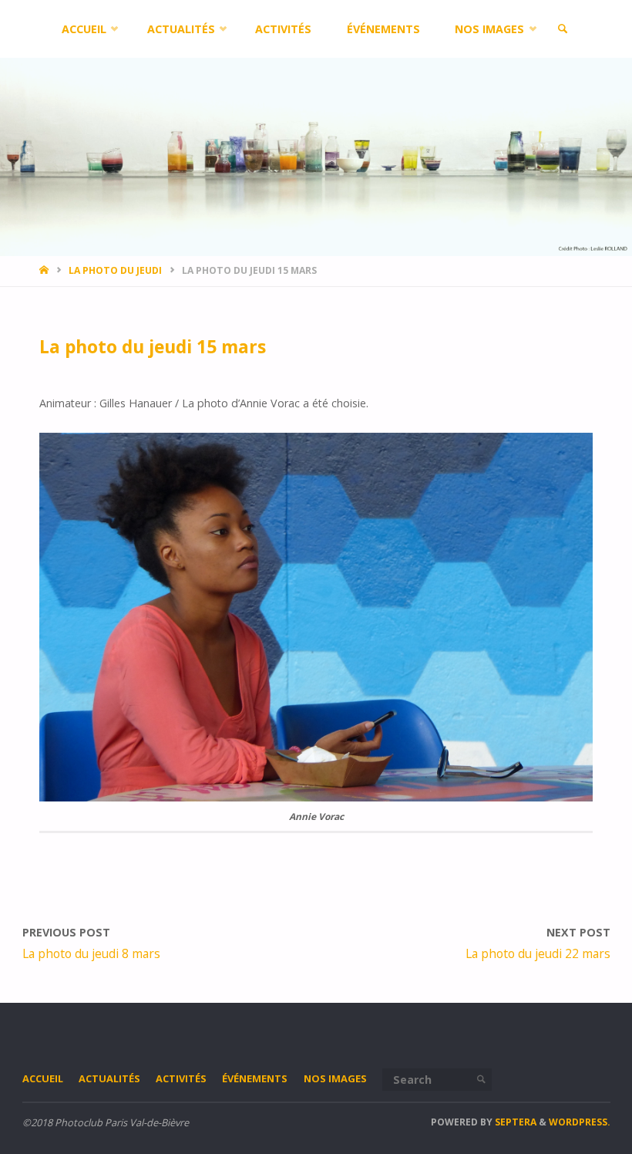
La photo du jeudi (115, 270)
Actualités (109, 1078)
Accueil (42, 1078)
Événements (254, 1078)
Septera (514, 1122)
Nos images (335, 1078)
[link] (562, 29)
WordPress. (579, 1122)
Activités (181, 1078)
